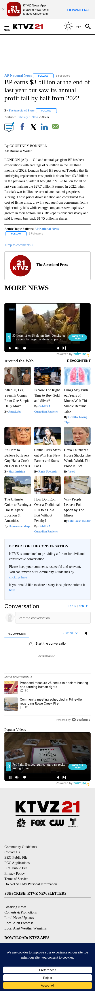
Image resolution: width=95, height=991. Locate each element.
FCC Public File (15, 868)
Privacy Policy (14, 873)
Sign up (83, 606)
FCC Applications (17, 863)
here (12, 590)
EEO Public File (15, 857)
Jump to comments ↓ (18, 245)
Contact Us (12, 852)
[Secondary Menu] (10, 26)
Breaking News (15, 907)
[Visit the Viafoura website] (81, 719)
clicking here (18, 577)
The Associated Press (21, 110)
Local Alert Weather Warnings (25, 928)
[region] (47, 663)
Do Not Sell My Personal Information (30, 884)
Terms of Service (16, 879)
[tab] (16, 633)
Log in (72, 606)
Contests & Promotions (20, 912)
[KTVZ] (30, 26)
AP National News (46, 228)
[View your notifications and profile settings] (86, 633)
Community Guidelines (20, 847)
